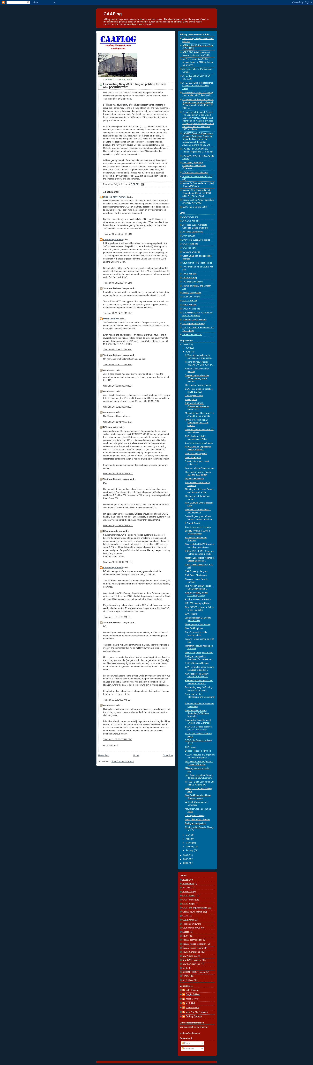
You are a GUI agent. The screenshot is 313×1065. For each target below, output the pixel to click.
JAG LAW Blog (189, 278)
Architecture (188, 884)
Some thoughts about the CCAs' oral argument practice (197, 378)
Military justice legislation (194, 944)
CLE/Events (188, 920)
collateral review (190, 924)
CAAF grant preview (194, 815)
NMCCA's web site (191, 309)
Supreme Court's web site (194, 320)
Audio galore (191, 399)
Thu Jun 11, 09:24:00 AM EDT (117, 700)
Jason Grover (192, 999)
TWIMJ (185, 976)
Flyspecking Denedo (194, 479)
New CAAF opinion (194, 628)
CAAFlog (113, 13)
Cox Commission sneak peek (199, 443)
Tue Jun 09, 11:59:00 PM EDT (117, 365)
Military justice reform (192, 948)
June (188, 352)
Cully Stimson (192, 990)
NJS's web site (189, 305)
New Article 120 (189, 956)
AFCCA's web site (191, 221)
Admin (185, 879)
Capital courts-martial (192, 912)
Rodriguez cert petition (195, 823)
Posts (187, 1043)
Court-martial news (191, 928)
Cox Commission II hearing (198, 527)
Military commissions (192, 940)
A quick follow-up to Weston (198, 599)
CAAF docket (188, 896)
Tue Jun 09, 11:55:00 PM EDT (117, 350)
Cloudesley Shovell (113, 239)
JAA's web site (189, 274)
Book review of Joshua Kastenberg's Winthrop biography (197, 713)
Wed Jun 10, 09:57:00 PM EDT (118, 526)
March (189, 843)
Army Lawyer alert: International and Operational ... (200, 697)
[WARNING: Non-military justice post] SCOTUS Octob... (197, 423)
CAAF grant (190, 747)
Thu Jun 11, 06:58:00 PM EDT (117, 739)
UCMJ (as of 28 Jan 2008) (194, 207)
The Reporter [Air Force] (193, 324)
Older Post (168, 755)
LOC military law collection (195, 172)
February (190, 847)
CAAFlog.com (189, 248)
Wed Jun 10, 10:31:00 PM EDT (118, 562)
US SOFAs (187, 980)
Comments (189, 1049)
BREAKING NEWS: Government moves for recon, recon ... (197, 406)
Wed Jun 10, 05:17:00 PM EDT (118, 474)
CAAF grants (191, 614)
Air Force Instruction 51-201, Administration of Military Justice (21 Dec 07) (197, 62)
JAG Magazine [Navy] (192, 282)
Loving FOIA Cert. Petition (197, 819)
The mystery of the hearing (197, 624)
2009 (185, 344)
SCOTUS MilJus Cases (193, 972)
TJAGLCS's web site (192, 334)
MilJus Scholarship (191, 952)
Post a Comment (110, 745)
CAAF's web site (190, 244)
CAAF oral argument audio (194, 908)
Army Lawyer (188, 236)
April (188, 839)
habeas (185, 932)
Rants (185, 968)
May (188, 835)
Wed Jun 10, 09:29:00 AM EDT (118, 407)
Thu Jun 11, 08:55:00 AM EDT (117, 617)
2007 (185, 859)
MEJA (185, 936)
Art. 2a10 (186, 888)
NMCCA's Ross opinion (196, 454)
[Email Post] (142, 184)
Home (136, 755)
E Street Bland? (192, 523)
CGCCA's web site (191, 252)
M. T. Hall (190, 1003)
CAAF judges (188, 904)
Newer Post (103, 755)
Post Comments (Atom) (123, 761)
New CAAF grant (193, 457)
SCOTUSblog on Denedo (197, 663)
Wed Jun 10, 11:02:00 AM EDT (117, 422)
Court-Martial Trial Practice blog (197, 263)
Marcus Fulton (192, 1008)
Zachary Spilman (194, 1016)
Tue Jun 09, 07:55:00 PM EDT (117, 234)
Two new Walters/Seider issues (200, 468)
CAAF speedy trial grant (196, 571)
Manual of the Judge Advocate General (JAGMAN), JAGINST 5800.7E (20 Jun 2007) (196, 193)
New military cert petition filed (199, 652)
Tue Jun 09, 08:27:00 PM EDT (117, 283)
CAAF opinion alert (194, 396)
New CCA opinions (191, 964)
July (188, 348)
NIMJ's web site (189, 301)
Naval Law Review (191, 297)
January (190, 850)
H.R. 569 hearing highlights (197, 603)
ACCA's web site (190, 217)
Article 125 (187, 892)
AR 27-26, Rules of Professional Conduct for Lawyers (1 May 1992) (197, 86)
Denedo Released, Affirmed (198, 751)
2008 (185, 855)
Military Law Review (191, 293)
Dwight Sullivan (111, 319)
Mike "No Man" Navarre (115, 197)
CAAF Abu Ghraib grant (196, 575)
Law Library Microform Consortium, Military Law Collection (194, 166)
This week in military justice (198, 385)
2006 (185, 863)
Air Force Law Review (192, 232)
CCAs (185, 916)
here (129, 99)
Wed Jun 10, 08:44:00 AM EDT (118, 386)
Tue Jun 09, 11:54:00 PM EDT (117, 313)
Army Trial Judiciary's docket (196, 240)
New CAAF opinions (191, 960)
